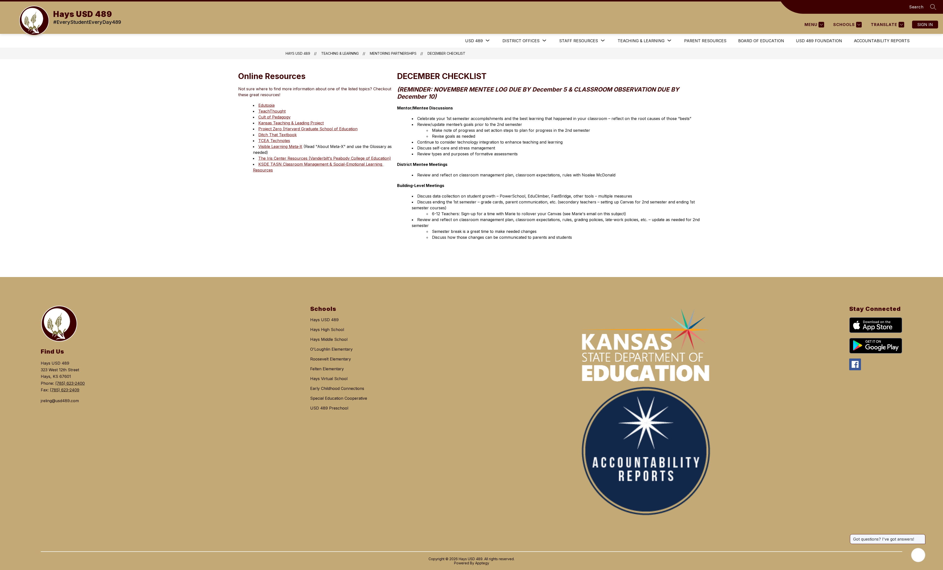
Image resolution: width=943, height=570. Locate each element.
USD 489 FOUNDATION (819, 40)
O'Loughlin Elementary (331, 349)
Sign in (925, 24)
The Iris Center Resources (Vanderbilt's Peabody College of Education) (324, 158)
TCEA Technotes (274, 140)
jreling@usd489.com (60, 400)
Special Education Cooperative (338, 398)
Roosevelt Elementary (330, 359)
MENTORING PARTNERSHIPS (393, 53)
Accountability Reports (882, 40)
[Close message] (921, 536)
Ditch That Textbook (277, 134)
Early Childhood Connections (337, 388)
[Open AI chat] (918, 555)
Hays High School (327, 329)
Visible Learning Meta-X (280, 146)
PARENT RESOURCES (705, 40)
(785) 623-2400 (70, 383)
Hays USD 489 (298, 53)
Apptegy (482, 563)
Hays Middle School (328, 339)
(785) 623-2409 (64, 389)
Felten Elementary (327, 368)
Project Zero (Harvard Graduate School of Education (308, 128)
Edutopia (266, 105)
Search (916, 6)
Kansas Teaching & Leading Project (291, 122)
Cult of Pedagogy (274, 117)
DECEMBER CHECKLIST (446, 53)
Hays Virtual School (328, 378)
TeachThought (272, 111)
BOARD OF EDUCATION (761, 40)
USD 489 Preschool (329, 408)
